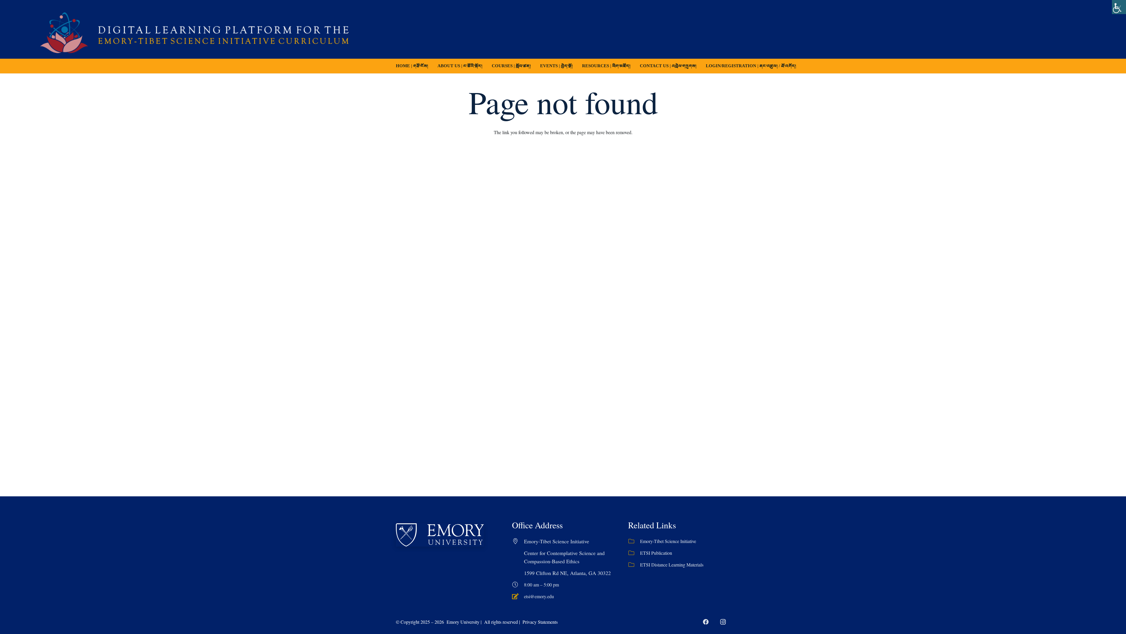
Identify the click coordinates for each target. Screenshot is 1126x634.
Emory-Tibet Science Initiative (668, 541)
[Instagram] (722, 622)
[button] (535, 66)
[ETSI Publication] (634, 553)
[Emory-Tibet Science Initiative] (634, 541)
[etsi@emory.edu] (518, 596)
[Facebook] (705, 622)
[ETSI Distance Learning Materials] (634, 565)
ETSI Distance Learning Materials (671, 565)
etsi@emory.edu (539, 596)
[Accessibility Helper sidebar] (1119, 7)
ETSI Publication (656, 553)
